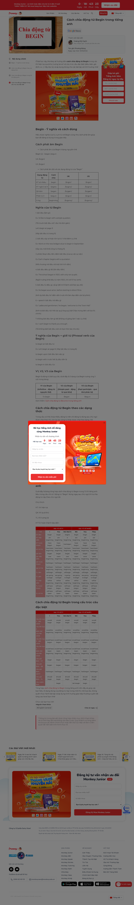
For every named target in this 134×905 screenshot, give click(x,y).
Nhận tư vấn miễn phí (47, 477)
